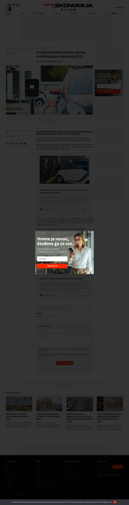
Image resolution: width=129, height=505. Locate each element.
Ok (115, 502)
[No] (127, 502)
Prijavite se (52, 266)
